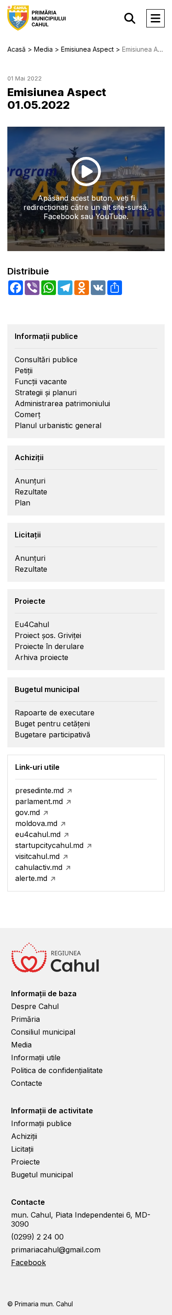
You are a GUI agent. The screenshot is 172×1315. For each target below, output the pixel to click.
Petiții (24, 370)
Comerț (27, 414)
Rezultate (31, 491)
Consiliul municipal (43, 1031)
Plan (22, 502)
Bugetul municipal (42, 1174)
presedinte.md (39, 790)
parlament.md (39, 801)
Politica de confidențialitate (57, 1070)
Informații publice (41, 1123)
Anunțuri (30, 480)
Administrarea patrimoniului (62, 403)
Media (21, 1044)
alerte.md (31, 878)
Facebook (28, 1262)
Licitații (22, 1149)
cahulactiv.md (38, 867)
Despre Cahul (35, 1006)
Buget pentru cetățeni (52, 723)
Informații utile (36, 1057)
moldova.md (36, 823)
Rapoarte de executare (54, 712)
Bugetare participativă (52, 734)
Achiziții (24, 1136)
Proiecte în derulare (49, 646)
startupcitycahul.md (49, 845)
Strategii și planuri (46, 392)
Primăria (25, 1019)
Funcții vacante (41, 381)
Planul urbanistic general (58, 425)
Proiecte (25, 1161)
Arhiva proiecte (41, 657)
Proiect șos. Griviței (48, 635)
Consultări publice (46, 359)
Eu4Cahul (32, 624)
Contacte (26, 1083)
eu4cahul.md (38, 834)
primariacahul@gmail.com (55, 1249)
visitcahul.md (37, 856)
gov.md (27, 812)
